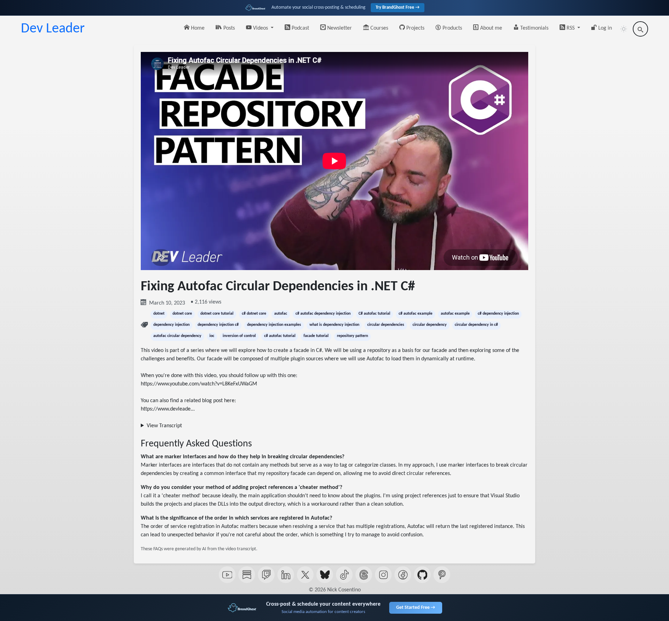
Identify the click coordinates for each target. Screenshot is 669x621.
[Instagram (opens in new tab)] (383, 574)
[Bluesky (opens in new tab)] (324, 574)
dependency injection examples (274, 325)
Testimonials (533, 28)
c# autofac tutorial (279, 336)
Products (451, 28)
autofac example (455, 314)
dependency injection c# (218, 325)
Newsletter (339, 28)
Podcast (299, 28)
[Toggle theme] (623, 29)
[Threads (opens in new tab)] (363, 574)
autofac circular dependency (177, 336)
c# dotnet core (254, 314)
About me (490, 28)
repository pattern (352, 336)
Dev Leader (53, 29)
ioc (211, 336)
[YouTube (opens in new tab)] (227, 574)
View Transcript (164, 426)
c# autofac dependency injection (323, 314)
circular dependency (430, 325)
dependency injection (171, 325)
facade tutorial (316, 336)
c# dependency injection (498, 314)
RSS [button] (570, 28)
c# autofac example (415, 314)
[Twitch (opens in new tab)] (266, 574)
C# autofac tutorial (374, 314)
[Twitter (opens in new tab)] (305, 574)
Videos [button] (260, 28)
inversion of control (239, 336)
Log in (604, 28)
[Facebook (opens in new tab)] (402, 574)
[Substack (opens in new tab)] (246, 574)
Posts (228, 28)
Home (197, 28)
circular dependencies (385, 325)
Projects (414, 28)
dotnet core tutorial (216, 314)
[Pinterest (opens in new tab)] (441, 574)
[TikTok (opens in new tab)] (344, 574)
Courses (378, 28)
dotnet (158, 314)
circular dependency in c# (476, 325)
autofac (280, 314)
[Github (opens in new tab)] (422, 574)
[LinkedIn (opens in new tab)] (285, 574)
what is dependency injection (334, 325)
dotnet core (182, 314)
